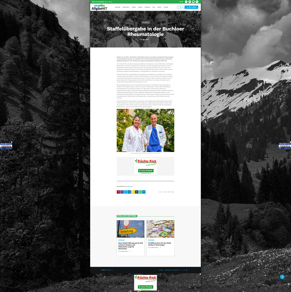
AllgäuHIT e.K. (109, 270)
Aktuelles (121, 240)
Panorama (145, 22)
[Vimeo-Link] (99, 7)
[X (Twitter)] (186, 1)
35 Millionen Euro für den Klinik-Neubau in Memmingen (159, 244)
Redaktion (130, 186)
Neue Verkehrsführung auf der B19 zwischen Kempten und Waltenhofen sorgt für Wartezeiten (130, 246)
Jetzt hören (191, 7)
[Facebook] (197, 1)
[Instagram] (193, 1)
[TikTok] (189, 1)
